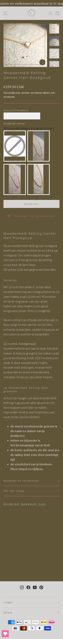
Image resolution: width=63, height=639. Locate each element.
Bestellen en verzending (21, 480)
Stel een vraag (14, 490)
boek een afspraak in (44, 320)
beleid (8, 612)
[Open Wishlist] (5, 633)
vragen (8, 602)
